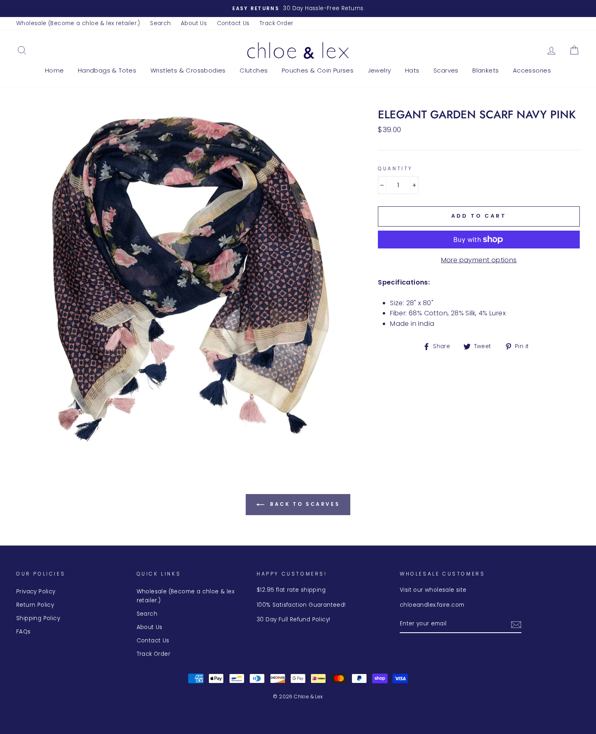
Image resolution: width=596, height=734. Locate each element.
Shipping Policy (38, 618)
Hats (412, 70)
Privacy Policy (36, 591)
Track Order (276, 23)
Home (54, 70)
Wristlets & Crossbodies (188, 70)
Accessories (532, 70)
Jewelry (379, 70)
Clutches (254, 70)
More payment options (479, 260)
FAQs (23, 632)
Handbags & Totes (107, 70)
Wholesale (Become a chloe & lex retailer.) (78, 23)
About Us (194, 23)
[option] (298, 8)
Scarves (446, 70)
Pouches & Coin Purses (318, 70)
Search (160, 23)
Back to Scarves (304, 504)
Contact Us (233, 23)
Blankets (485, 70)
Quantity (395, 168)
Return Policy (35, 605)
